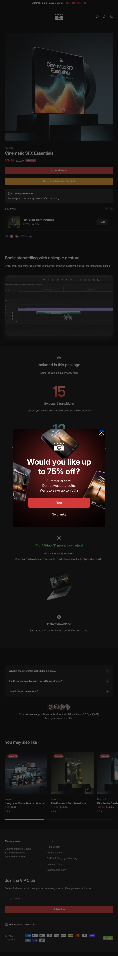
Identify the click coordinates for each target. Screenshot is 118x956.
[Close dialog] (101, 432)
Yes (59, 503)
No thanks (59, 514)
